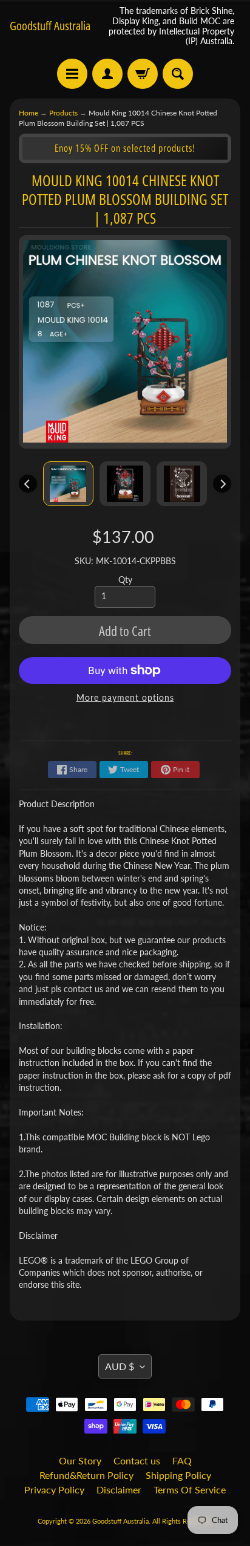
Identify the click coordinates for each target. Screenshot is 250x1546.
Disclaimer (118, 1489)
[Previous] (28, 484)
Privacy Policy (54, 1489)
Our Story (80, 1460)
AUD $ (119, 1366)
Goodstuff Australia (50, 26)
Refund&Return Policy (86, 1475)
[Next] (222, 484)
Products (63, 113)
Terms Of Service (190, 1489)
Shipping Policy (178, 1475)
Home (28, 113)
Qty (125, 580)
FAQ (182, 1460)
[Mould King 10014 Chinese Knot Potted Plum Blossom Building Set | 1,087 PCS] (68, 483)
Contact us (136, 1460)
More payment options (125, 698)
